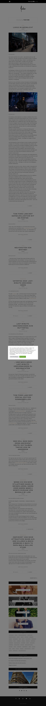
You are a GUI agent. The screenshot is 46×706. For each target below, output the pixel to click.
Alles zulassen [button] (22, 356)
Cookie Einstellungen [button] (14, 356)
